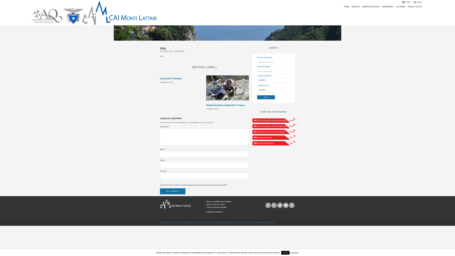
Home (346, 7)
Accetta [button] (285, 253)
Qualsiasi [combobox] (262, 80)
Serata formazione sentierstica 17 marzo (225, 105)
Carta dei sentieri (371, 7)
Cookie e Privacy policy (237, 222)
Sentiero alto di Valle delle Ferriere (274, 132)
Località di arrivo (263, 86)
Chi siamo (400, 7)
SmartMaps (387, 7)
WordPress (273, 222)
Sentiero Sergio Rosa (273, 143)
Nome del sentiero (264, 67)
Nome (163, 149)
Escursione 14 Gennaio (171, 78)
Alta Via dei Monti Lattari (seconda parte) (274, 126)
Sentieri (356, 7)
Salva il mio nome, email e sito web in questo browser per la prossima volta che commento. (194, 185)
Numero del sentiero (264, 57)
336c (162, 56)
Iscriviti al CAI (415, 7)
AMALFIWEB (260, 222)
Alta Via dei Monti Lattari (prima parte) (274, 120)
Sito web (163, 171)
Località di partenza (264, 76)
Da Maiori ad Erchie (273, 137)
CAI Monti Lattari (166, 222)
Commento (165, 127)
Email (162, 160)
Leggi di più (294, 253)
